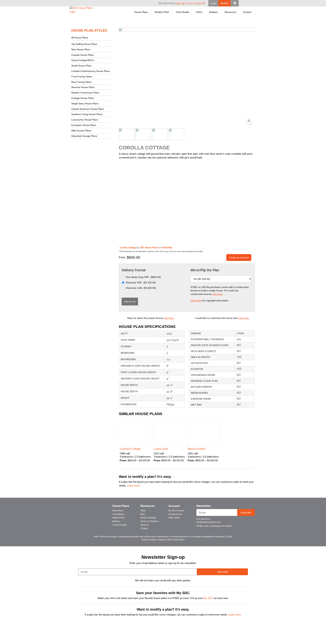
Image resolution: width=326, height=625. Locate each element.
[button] (213, 3)
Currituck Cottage (130, 448)
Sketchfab (167, 247)
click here (217, 294)
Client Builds (182, 12)
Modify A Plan (162, 12)
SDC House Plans (149, 247)
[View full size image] (187, 77)
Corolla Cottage (128, 247)
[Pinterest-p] (250, 520)
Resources (230, 12)
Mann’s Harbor (196, 448)
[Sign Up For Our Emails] (203, 3)
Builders (213, 12)
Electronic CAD (141, 288)
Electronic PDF (141, 282)
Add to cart (130, 301)
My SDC (208, 598)
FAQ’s (199, 12)
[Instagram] (254, 3)
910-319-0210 (166, 3)
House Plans (141, 12)
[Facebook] (244, 3)
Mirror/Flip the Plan (205, 270)
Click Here (196, 300)
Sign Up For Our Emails (188, 3)
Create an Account (239, 257)
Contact (247, 12)
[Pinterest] (249, 3)
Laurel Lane (161, 448)
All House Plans (79, 37)
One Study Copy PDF (143, 277)
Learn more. (133, 485)
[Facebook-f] (238, 520)
